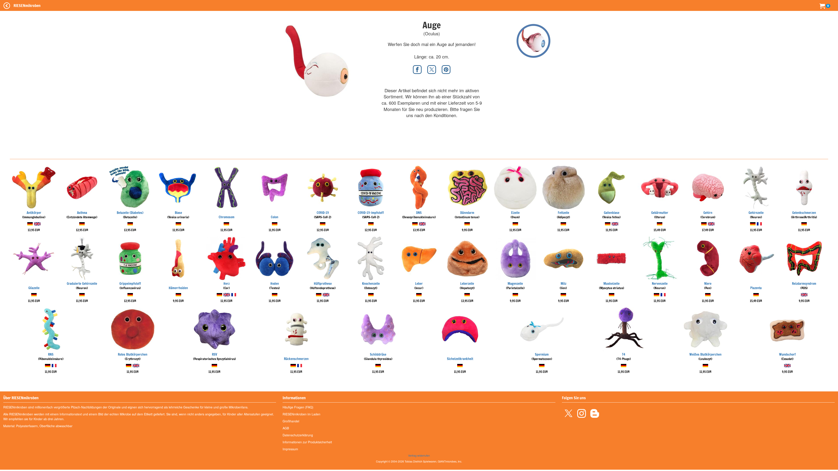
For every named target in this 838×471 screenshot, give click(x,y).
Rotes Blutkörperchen (132, 354)
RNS (50, 354)
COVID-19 (323, 212)
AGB (286, 428)
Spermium (542, 354)
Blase (178, 212)
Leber (419, 283)
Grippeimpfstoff (130, 283)
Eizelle (515, 212)
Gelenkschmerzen (804, 212)
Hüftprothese (323, 283)
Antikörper (34, 212)
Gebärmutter (659, 212)
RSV (214, 354)
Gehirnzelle (756, 212)
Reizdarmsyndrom (804, 283)
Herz (226, 283)
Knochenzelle (371, 283)
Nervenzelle (660, 283)
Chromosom (226, 217)
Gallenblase (611, 212)
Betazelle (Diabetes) (130, 212)
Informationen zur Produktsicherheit (307, 442)
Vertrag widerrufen (419, 455)
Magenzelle (515, 283)
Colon (274, 217)
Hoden (274, 283)
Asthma (82, 212)
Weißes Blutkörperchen (705, 354)
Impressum (290, 449)
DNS (419, 212)
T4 (623, 354)
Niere (707, 283)
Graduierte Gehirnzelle (82, 283)
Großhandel (291, 421)
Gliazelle (33, 288)
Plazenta (756, 288)
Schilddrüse (378, 354)
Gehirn (707, 212)
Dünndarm (467, 212)
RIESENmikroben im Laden (301, 414)
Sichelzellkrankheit (460, 359)
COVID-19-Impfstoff (371, 212)
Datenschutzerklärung (298, 435)
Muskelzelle (611, 283)
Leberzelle (467, 283)
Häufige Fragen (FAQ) (298, 407)
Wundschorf (787, 354)
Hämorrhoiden (178, 288)
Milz (563, 283)
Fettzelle (563, 212)
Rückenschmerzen (296, 359)
